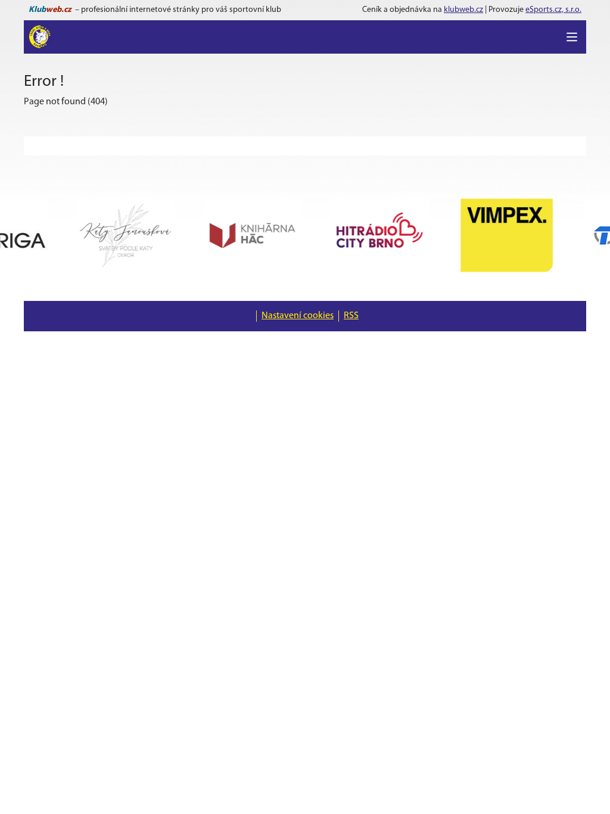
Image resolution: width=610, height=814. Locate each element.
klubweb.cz (463, 9)
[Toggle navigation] (571, 36)
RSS (351, 316)
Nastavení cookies (298, 316)
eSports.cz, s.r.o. (553, 9)
